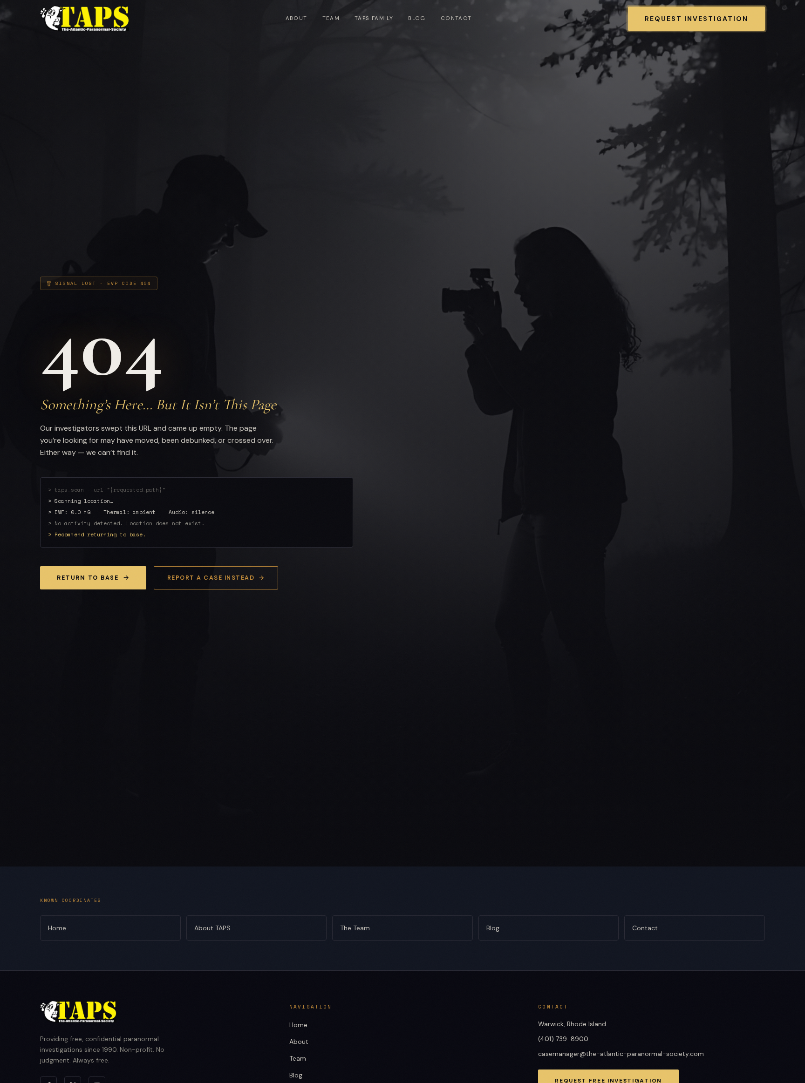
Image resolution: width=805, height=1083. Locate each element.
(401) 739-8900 (563, 1039)
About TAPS (212, 928)
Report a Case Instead (210, 578)
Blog (417, 18)
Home (57, 928)
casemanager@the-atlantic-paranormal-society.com (621, 1053)
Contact (456, 18)
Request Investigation (696, 18)
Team (331, 18)
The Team (355, 928)
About (296, 18)
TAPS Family (374, 18)
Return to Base (87, 578)
